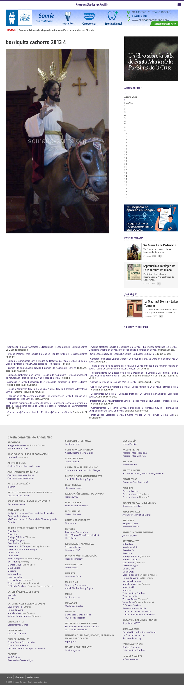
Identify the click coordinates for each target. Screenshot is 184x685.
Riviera (11, 597)
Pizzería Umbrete (131, 494)
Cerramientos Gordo (18, 624)
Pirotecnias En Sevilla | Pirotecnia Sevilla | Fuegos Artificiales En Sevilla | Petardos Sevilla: (134, 401)
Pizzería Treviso (130, 491)
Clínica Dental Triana (18, 645)
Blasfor (11, 486)
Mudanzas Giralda (74, 605)
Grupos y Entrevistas (75, 585)
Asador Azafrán (130, 547)
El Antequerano (130, 658)
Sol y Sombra (14, 573)
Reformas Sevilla (131, 526)
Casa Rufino (13, 543)
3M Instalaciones (73, 487)
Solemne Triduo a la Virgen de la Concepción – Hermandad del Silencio (56, 30)
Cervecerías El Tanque (19, 546)
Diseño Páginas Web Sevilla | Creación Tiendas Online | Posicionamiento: (47, 354)
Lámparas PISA (72, 549)
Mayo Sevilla (14, 567)
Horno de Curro (15, 609)
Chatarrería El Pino (17, 633)
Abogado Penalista (17, 445)
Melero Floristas (73, 514)
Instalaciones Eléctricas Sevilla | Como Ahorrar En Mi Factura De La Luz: (132, 415)
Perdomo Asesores (17, 504)
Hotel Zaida (71, 538)
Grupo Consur (72, 461)
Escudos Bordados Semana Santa (82, 626)
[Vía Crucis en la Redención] (134, 258)
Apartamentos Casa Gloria (21, 474)
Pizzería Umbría (131, 497)
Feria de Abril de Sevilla (76, 505)
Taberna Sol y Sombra (134, 593)
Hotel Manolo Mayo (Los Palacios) (82, 535)
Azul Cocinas (14, 657)
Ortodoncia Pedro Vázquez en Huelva (26, 648)
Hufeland (12, 457)
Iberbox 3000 (71, 496)
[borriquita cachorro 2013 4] (57, 232)
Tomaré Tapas (15, 579)
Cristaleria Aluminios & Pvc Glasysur (83, 470)
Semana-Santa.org (132, 638)
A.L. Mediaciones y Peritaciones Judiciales (143, 473)
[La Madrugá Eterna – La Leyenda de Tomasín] (134, 316)
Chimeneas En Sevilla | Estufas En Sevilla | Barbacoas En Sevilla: (122, 354)
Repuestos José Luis (132, 505)
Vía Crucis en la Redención (159, 245)
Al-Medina (128, 544)
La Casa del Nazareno (18, 495)
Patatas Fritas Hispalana (135, 452)
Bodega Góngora (16, 540)
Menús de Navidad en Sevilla (137, 611)
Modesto (12, 570)
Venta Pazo (13, 583)
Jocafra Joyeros (72, 443)
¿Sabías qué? (130, 294)
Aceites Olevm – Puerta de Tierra (24, 466)
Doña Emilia (14, 555)
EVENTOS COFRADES (133, 238)
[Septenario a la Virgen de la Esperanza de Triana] (134, 279)
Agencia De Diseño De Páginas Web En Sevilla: (113, 382)
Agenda (19, 677)
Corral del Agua (130, 565)
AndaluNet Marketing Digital (79, 452)
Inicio (9, 677)
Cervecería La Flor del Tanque (22, 549)
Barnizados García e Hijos (20, 660)
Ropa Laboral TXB (131, 623)
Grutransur (70, 523)
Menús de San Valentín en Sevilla (139, 614)
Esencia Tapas (15, 558)
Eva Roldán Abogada (18, 448)
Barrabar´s (13, 531)
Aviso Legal (33, 677)
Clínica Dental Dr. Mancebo (21, 642)
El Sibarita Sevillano (17, 586)
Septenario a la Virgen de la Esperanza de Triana (159, 268)
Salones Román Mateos (19, 615)
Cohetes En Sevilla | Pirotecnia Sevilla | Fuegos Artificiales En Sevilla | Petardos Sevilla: (134, 387)
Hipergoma (70, 641)
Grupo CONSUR (130, 523)
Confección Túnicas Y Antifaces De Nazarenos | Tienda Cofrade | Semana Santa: (47, 347)
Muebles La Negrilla (75, 617)
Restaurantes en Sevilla (134, 608)
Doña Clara (13, 552)
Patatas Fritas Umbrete (134, 455)
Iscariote (12, 594)
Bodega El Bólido (16, 537)
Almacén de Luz (73, 546)
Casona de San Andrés (76, 532)
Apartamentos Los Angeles (21, 477)
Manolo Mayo (14, 564)
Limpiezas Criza (73, 576)
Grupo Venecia (15, 606)
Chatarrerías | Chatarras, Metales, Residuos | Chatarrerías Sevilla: (39, 412)
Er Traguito (13, 561)
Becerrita (12, 534)
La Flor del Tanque (132, 580)
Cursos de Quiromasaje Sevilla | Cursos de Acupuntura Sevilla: (41, 368)
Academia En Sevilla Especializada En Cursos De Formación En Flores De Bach (46, 382)
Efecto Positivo (130, 443)
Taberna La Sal (15, 576)
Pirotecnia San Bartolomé (135, 482)
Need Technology (73, 558)
